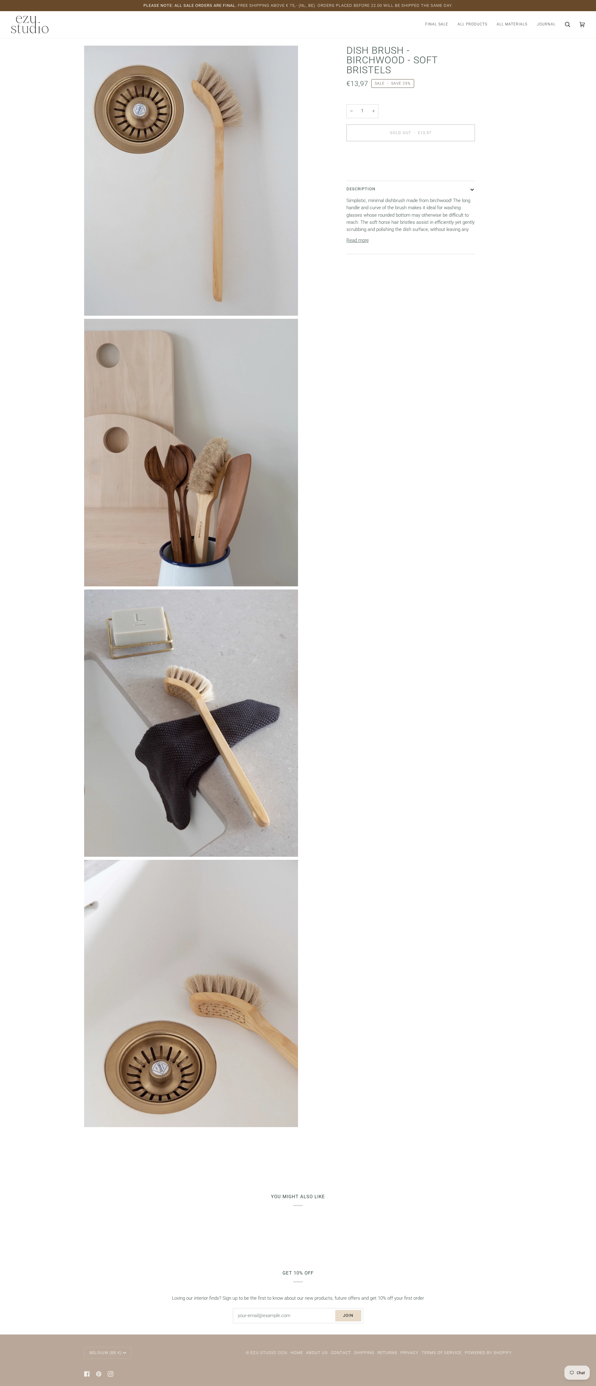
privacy (409, 1352)
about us (317, 1352)
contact (341, 1352)
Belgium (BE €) (105, 1352)
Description (360, 189)
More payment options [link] (369, 171)
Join (348, 1315)
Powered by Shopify (488, 1352)
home (297, 1352)
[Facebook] (87, 1374)
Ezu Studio (263, 1352)
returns (387, 1352)
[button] (472, 24)
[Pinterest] (99, 1374)
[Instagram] (110, 1374)
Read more (357, 240)
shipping (364, 1352)
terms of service (442, 1352)
